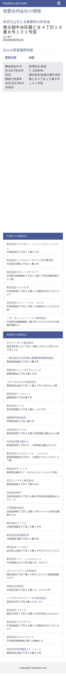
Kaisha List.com (15, 3)
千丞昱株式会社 (15, 507)
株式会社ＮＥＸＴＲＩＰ (20, 637)
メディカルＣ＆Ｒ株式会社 (21, 381)
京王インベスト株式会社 (20, 480)
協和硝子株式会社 (16, 417)
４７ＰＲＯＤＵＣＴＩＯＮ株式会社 (26, 598)
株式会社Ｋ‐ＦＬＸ (17, 468)
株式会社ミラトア (16, 609)
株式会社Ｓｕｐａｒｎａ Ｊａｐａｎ (28, 453)
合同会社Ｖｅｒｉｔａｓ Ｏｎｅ (25, 302)
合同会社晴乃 (14, 492)
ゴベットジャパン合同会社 (21, 570)
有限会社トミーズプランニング (24, 370)
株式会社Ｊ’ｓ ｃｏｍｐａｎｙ (24, 558)
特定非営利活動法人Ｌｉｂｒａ (24, 649)
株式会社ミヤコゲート (19, 621)
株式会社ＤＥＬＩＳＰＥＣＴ (23, 272)
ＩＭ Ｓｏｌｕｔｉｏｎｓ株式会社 (26, 318)
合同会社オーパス (16, 429)
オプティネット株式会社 (20, 342)
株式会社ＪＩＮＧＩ (18, 547)
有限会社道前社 (15, 586)
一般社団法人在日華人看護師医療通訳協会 (30, 357)
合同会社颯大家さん (18, 441)
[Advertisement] (33, 127)
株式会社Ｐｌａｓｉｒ (19, 393)
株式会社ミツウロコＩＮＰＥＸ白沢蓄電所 (30, 260)
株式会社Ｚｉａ (15, 405)
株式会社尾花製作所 (18, 535)
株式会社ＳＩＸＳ (16, 523)
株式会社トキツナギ (18, 287)
